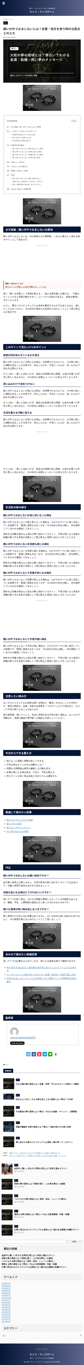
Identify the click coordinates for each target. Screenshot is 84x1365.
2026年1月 (6, 1295)
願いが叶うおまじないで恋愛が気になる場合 (27, 154)
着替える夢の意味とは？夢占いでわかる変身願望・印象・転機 (41, 1214)
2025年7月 (6, 1300)
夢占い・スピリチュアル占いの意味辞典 (42, 1358)
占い (7, 1064)
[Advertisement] (42, 263)
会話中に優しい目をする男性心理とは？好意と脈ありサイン (40, 1168)
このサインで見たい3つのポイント (24, 131)
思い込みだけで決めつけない (22, 137)
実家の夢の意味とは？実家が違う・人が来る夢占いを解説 (39, 1184)
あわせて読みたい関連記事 (21, 189)
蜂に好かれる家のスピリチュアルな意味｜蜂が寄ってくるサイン (44, 1142)
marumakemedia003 (23, 1037)
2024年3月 (6, 1322)
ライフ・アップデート (42, 11)
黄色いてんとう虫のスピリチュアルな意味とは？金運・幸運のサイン (34, 1153)
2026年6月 (6, 1286)
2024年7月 (6, 1312)
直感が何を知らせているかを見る (23, 135)
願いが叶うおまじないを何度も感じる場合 (27, 152)
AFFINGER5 (56, 1362)
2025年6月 (6, 1302)
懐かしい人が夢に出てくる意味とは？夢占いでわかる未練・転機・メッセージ (38, 1156)
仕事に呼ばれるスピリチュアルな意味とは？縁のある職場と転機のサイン (46, 1229)
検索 (74, 1241)
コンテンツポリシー (42, 1349)
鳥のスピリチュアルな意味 (20, 820)
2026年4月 (6, 1290)
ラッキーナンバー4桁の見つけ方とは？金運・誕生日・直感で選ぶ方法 (41, 974)
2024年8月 (6, 1310)
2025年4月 (6, 1305)
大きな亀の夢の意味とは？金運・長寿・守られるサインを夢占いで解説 (47, 1084)
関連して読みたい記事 (19, 171)
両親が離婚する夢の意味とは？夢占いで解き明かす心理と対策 (43, 1127)
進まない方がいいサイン (19, 827)
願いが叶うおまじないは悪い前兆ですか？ (27, 178)
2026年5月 (6, 1288)
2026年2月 (6, 1293)
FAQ (13, 175)
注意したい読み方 (17, 162)
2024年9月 (6, 1307)
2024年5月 (6, 1317)
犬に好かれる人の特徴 (17, 831)
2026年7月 (6, 1283)
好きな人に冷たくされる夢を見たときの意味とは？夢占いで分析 (44, 1099)
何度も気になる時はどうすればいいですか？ (27, 181)
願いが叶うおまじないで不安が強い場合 (26, 157)
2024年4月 (6, 1319)
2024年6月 (6, 1314)
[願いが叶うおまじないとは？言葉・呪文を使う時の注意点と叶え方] (45, 1054)
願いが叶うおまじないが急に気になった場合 (27, 148)
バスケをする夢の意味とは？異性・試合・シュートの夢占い (40, 1199)
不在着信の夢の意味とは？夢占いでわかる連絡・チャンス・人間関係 (46, 1111)
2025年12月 (6, 1298)
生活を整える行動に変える (21, 140)
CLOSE (74, 121)
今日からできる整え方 (19, 166)
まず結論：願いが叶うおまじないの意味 (26, 127)
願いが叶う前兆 (14, 823)
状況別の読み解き (17, 145)
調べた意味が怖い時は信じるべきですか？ (27, 184)
